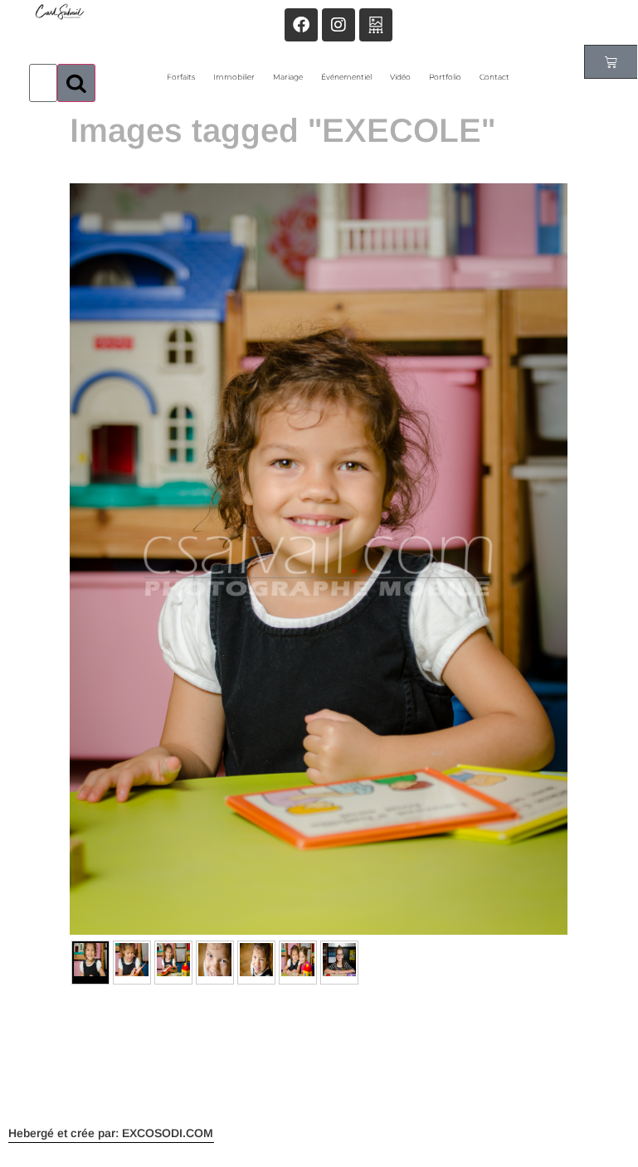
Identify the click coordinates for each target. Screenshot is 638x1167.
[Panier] (611, 62)
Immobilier (234, 76)
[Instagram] (338, 24)
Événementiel (346, 76)
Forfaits (181, 76)
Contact (494, 76)
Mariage (288, 76)
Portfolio (445, 76)
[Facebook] (301, 24)
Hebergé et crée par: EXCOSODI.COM (110, 1133)
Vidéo (400, 76)
